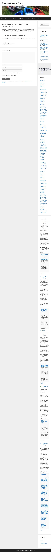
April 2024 (42, 122)
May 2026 (42, 84)
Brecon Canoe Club (12, 3)
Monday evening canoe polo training (9, 43)
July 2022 (42, 154)
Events (10, 18)
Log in (41, 540)
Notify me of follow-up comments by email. (11, 72)
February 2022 (43, 162)
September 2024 (43, 115)
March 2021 (42, 179)
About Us (27, 18)
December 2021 (43, 165)
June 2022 (42, 156)
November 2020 (43, 185)
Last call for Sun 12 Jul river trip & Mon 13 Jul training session (44, 58)
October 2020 (43, 186)
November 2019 (43, 200)
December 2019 (43, 198)
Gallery (33, 18)
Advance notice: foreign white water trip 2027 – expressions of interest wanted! (44, 37)
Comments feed (43, 543)
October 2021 (43, 168)
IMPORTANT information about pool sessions (11, 33)
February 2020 (43, 195)
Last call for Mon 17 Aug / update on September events (44, 43)
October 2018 (43, 212)
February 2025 (43, 107)
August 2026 (42, 80)
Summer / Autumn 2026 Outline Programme (44, 52)
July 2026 (42, 81)
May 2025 (42, 103)
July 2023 (42, 136)
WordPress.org (43, 544)
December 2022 (43, 147)
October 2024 (43, 113)
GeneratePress (32, 550)
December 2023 (43, 128)
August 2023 (42, 135)
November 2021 (43, 166)
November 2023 (43, 130)
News (6, 18)
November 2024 (43, 112)
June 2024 (42, 119)
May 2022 (42, 157)
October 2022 (43, 150)
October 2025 (43, 95)
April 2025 (42, 104)
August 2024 (42, 116)
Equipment (15, 18)
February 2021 (43, 180)
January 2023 (43, 145)
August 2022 (42, 153)
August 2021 (42, 171)
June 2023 (42, 138)
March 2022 (42, 160)
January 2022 (43, 163)
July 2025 (42, 100)
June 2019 (42, 207)
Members (38, 18)
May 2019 (42, 209)
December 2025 (43, 92)
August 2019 (42, 204)
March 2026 (42, 87)
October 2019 (43, 201)
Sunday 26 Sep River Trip (7, 44)
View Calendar (40, 72)
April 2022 (42, 159)
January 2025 (43, 109)
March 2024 (42, 124)
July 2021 (42, 172)
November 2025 (43, 94)
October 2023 (43, 132)
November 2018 (43, 210)
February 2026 (43, 89)
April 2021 (42, 177)
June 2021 (42, 174)
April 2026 (42, 86)
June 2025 (42, 101)
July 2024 (42, 118)
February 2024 (43, 125)
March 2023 (42, 142)
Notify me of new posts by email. (9, 75)
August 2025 (42, 98)
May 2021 (42, 175)
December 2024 (43, 110)
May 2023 (42, 139)
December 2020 (43, 183)
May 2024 (42, 121)
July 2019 (42, 206)
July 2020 (42, 189)
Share (42, 383)
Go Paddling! (21, 18)
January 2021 (43, 182)
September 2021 (43, 169)
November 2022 (43, 148)
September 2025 (43, 97)
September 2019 (43, 203)
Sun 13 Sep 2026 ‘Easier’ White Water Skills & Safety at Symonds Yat (46, 69)
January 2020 (43, 197)
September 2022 (43, 151)
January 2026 (43, 91)
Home (2, 18)
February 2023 (43, 144)
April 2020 (42, 192)
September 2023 (43, 133)
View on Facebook (42, 330)
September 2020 (43, 188)
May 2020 (42, 191)
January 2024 (43, 127)
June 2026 (42, 83)
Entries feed (42, 541)
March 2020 (42, 194)
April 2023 (42, 141)
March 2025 (42, 106)
